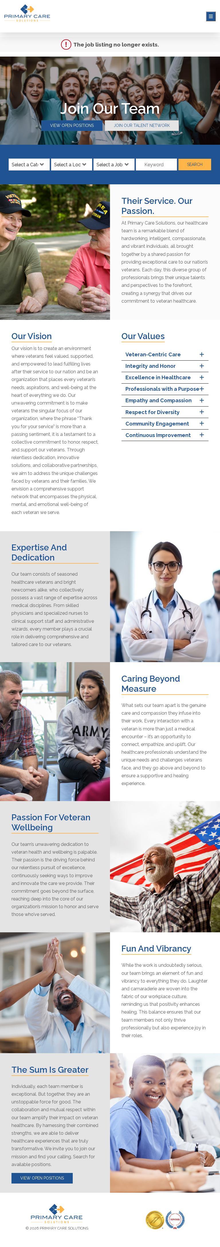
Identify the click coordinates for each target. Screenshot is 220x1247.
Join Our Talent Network (142, 125)
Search (195, 164)
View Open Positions (72, 125)
